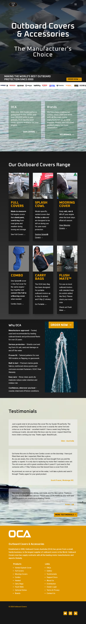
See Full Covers (17, 234)
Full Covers (19, 571)
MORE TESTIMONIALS (64, 515)
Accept (49, 618)
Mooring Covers (21, 574)
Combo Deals (16, 304)
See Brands (65, 135)
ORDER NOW (59, 325)
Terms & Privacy (53, 590)
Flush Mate (19, 587)
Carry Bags (19, 584)
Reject (62, 618)
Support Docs (52, 577)
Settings (75, 618)
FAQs (49, 568)
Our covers (29, 132)
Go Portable (39, 304)
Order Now (73, 79)
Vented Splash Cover (23, 568)
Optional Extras (21, 590)
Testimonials (52, 574)
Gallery (49, 571)
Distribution (51, 584)
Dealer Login (52, 587)
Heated (18, 580)
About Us (50, 580)
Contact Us (51, 593)
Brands (17, 593)
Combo (17, 577)
